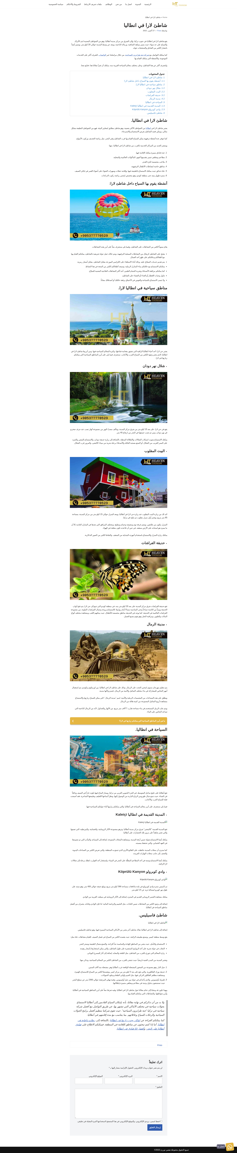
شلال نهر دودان (153, 88)
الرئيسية (147, 4)
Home (165, 17)
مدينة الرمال (154, 98)
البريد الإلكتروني (125, 1076)
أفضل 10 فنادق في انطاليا (130, 1028)
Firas (159, 31)
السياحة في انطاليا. (153, 102)
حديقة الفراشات (153, 95)
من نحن (119, 4)
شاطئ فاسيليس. (154, 113)
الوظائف (108, 4)
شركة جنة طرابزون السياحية (137, 55)
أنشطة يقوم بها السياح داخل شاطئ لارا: (142, 81)
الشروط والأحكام (74, 4)
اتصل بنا (128, 4)
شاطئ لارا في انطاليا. (152, 77)
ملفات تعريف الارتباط (93, 4)
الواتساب (102, 55)
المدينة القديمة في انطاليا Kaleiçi (145, 106)
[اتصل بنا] (230, 1147)
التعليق (159, 1087)
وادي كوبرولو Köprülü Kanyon (146, 109)
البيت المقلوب (154, 91)
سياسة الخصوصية (56, 4)
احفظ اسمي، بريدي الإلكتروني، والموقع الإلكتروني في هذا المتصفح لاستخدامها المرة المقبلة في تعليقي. (118, 1121)
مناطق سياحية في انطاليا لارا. (148, 84)
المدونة (138, 4)
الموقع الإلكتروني (96, 1076)
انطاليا (148, 128)
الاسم (159, 1076)
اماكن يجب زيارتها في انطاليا (125, 1020)
